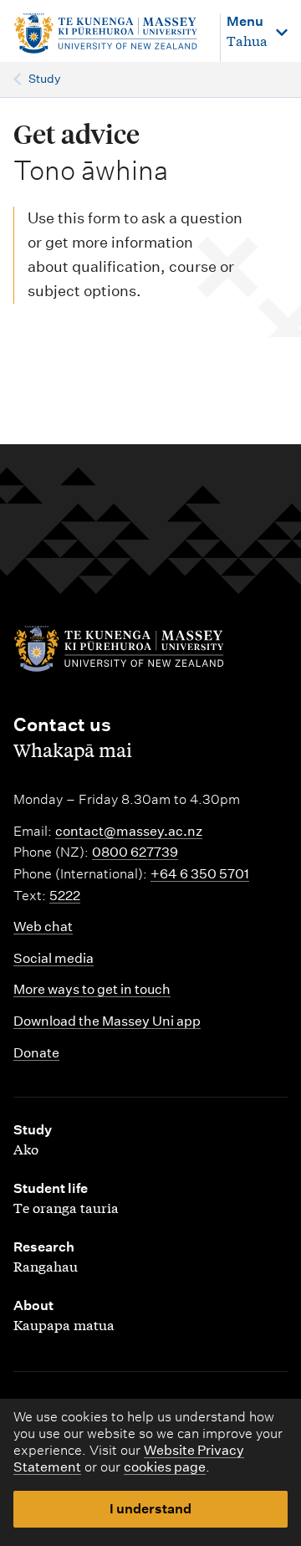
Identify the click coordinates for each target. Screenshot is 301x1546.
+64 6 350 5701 (199, 874)
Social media (53, 958)
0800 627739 (135, 852)
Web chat (43, 926)
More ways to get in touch (92, 989)
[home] (108, 33)
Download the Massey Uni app (107, 1021)
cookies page (165, 1467)
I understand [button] (150, 1509)
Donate (36, 1053)
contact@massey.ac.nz (128, 831)
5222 (64, 896)
